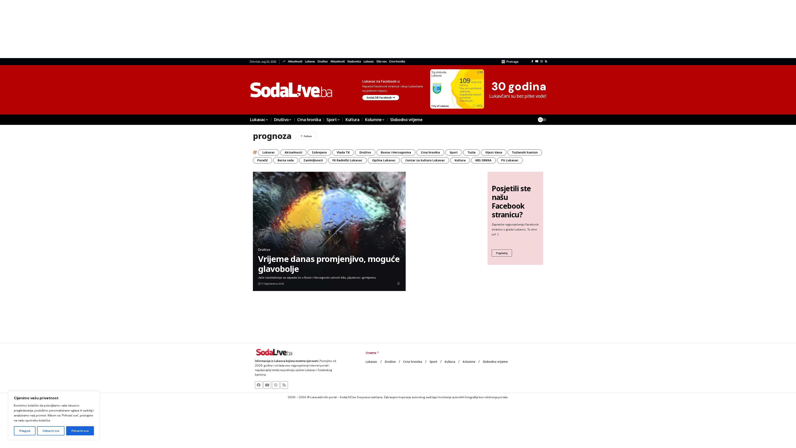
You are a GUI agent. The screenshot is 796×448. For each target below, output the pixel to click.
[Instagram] (541, 61)
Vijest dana (493, 152)
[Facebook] (532, 61)
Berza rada (286, 160)
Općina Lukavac (384, 160)
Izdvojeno (319, 152)
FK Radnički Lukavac (347, 160)
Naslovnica (354, 61)
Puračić (262, 160)
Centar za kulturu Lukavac (425, 160)
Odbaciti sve (50, 431)
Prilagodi (24, 431)
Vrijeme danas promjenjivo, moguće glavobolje (328, 263)
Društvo (323, 61)
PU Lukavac (509, 160)
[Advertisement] (124, 29)
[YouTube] (536, 61)
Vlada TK (343, 152)
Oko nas (381, 61)
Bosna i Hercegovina (396, 152)
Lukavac (310, 61)
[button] (510, 61)
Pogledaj (502, 253)
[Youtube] (267, 385)
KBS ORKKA (483, 160)
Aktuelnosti (295, 61)
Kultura (460, 160)
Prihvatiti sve (80, 431)
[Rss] (546, 61)
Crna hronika (397, 61)
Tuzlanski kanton (525, 152)
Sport (454, 152)
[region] (54, 415)
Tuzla (471, 152)
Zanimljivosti (313, 160)
